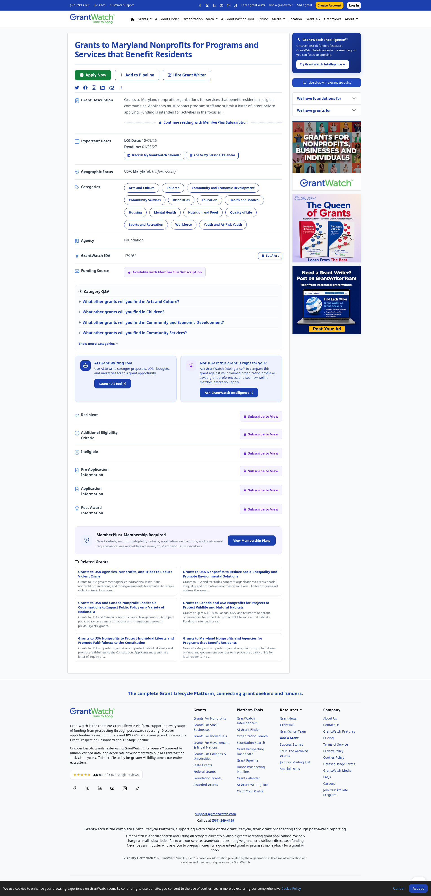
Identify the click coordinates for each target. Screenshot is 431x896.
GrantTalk (313, 19)
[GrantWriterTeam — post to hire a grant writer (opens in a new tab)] (326, 300)
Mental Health (165, 212)
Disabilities (181, 200)
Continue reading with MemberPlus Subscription (205, 122)
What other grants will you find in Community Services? (135, 332)
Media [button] (277, 19)
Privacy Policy (333, 751)
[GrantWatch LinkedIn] (214, 5)
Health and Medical (244, 200)
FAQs (327, 777)
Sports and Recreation (146, 224)
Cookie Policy (291, 888)
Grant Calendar (248, 778)
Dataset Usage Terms (339, 764)
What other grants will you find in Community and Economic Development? (153, 322)
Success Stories (291, 744)
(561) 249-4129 (79, 5)
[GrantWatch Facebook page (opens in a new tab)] (74, 788)
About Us (330, 718)
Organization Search (252, 736)
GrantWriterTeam (293, 731)
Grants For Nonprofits (210, 718)
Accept (418, 888)
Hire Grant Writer (189, 75)
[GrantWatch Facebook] (200, 5)
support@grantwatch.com (215, 814)
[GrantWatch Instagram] (229, 5)
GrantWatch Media (337, 770)
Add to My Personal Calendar (214, 155)
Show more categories (97, 343)
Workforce (183, 224)
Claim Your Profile (250, 791)
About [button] (350, 19)
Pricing (262, 19)
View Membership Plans (251, 540)
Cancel (398, 888)
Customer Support (122, 5)
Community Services (145, 200)
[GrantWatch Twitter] (207, 5)
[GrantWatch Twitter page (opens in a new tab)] (87, 788)
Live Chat (99, 5)
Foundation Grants (208, 778)
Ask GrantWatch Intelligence (227, 392)
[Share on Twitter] (77, 88)
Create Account (329, 5)
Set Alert (272, 256)
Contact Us (331, 725)
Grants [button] (143, 19)
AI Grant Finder (167, 19)
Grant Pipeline (247, 760)
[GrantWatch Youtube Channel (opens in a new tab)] (112, 788)
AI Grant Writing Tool (237, 19)
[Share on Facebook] (85, 88)
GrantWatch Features (339, 731)
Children (173, 188)
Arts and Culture (141, 188)
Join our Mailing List (295, 762)
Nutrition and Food (203, 212)
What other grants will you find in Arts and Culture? (131, 301)
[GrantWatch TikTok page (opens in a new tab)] (137, 788)
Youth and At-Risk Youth (223, 224)
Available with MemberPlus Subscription (167, 272)
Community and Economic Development (223, 188)
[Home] (132, 19)
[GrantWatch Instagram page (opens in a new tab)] (124, 788)
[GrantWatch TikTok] (236, 5)
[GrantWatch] (92, 18)
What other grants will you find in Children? (123, 311)
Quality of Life (241, 212)
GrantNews (332, 19)
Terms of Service (335, 744)
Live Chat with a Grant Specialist (329, 82)
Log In (354, 5)
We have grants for (314, 110)
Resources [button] (289, 710)
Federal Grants (205, 771)
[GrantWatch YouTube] (221, 5)
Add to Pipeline (139, 75)
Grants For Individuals (210, 736)
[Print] (123, 87)
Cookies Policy (333, 757)
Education (209, 200)
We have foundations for (319, 98)
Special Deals (290, 769)
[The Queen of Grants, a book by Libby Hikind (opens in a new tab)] (326, 228)
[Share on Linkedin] (102, 88)
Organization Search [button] (199, 19)
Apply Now (96, 75)
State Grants (203, 765)
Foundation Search (251, 742)
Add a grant (304, 5)
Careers (329, 783)
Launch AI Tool (110, 383)
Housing (135, 212)
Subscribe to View (263, 416)
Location (295, 19)
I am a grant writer (253, 5)
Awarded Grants (206, 784)
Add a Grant (289, 738)
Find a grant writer (281, 5)
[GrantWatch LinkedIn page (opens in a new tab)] (99, 788)
